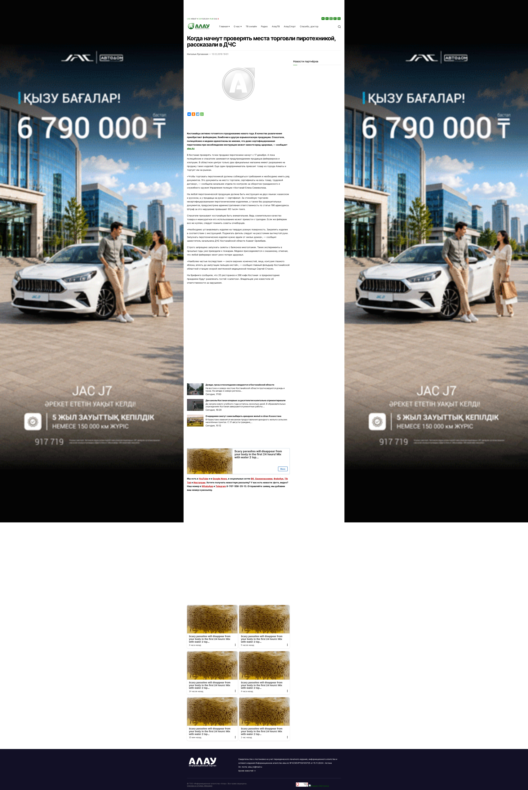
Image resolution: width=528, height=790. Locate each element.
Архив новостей (245, 771)
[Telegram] (197, 114)
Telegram (221, 486)
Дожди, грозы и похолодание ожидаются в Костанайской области (240, 384)
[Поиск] (339, 26)
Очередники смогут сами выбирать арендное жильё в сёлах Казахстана (243, 416)
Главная (223, 26)
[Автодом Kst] (92, 395)
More (282, 469)
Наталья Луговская (197, 54)
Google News (220, 478)
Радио (264, 26)
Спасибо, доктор (309, 26)
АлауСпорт (290, 26)
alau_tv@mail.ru (255, 767)
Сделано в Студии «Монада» (199, 786)
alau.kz (191, 148)
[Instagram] (331, 18)
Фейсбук (278, 478)
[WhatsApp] (202, 114)
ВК (252, 478)
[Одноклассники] (327, 18)
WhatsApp (207, 486)
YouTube (203, 478)
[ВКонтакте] (323, 18)
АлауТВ (276, 26)
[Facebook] (335, 18)
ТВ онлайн (251, 26)
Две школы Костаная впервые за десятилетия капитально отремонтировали (245, 400)
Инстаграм (199, 482)
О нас (237, 26)
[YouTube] (339, 18)
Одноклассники (264, 478)
